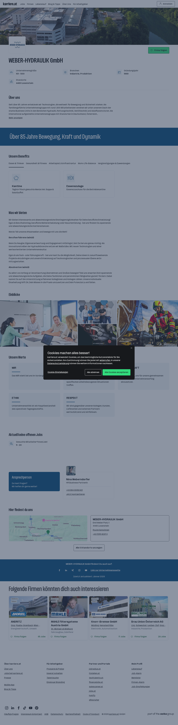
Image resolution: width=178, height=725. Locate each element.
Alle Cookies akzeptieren (116, 372)
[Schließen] (131, 348)
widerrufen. (105, 360)
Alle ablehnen (93, 372)
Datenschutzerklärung (58, 363)
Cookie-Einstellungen (58, 372)
